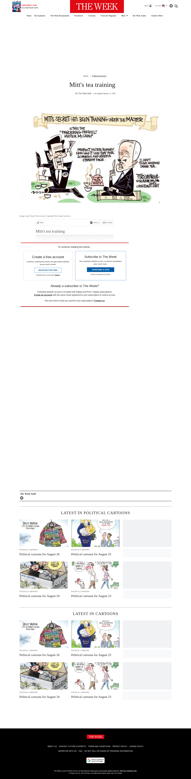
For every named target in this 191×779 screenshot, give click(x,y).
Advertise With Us (67, 751)
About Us (52, 746)
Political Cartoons (99, 76)
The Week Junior (139, 16)
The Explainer (39, 16)
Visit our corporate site (128, 771)
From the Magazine (108, 16)
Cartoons (92, 16)
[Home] (28, 16)
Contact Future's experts (72, 746)
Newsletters (78, 16)
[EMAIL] (22, 498)
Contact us (99, 301)
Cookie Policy (136, 746)
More (123, 16)
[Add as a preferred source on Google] (95, 760)
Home (85, 76)
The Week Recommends (59, 16)
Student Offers (157, 16)
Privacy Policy (120, 746)
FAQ (80, 751)
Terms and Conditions (99, 746)
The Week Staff (84, 93)
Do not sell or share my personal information (108, 751)
